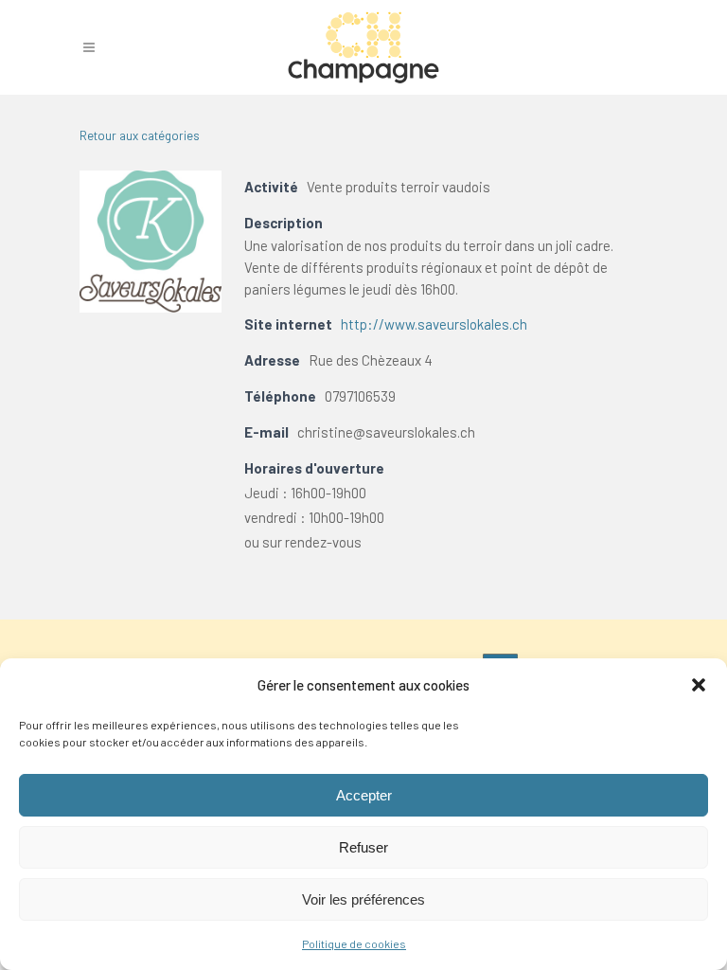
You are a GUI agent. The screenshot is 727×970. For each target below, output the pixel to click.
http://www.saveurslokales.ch (434, 323)
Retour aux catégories (140, 135)
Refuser (363, 847)
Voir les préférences (363, 899)
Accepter (364, 795)
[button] (698, 684)
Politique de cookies (354, 943)
